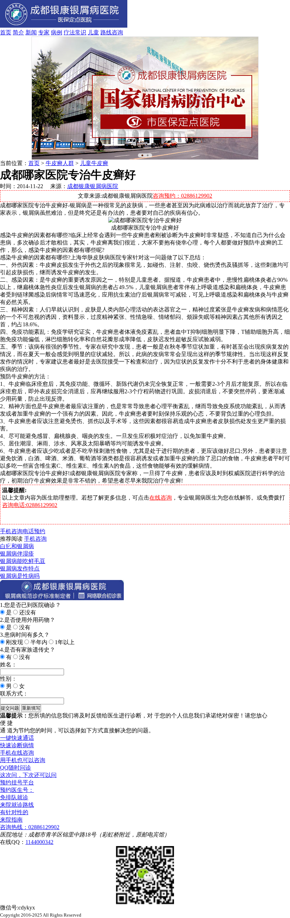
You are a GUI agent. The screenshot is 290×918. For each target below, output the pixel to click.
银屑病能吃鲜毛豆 (22, 561)
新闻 (31, 32)
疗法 (69, 32)
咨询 (117, 32)
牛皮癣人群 (60, 163)
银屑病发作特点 (20, 568)
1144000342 (39, 842)
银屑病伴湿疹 (17, 554)
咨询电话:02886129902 (29, 505)
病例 (56, 32)
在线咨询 (160, 498)
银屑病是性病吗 (20, 576)
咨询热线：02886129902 (29, 827)
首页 (5, 32)
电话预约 (34, 531)
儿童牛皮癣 (94, 163)
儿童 (93, 32)
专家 (44, 32)
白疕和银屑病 (17, 546)
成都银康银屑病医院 (92, 186)
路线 (106, 32)
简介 (18, 32)
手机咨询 (11, 531)
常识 (80, 32)
